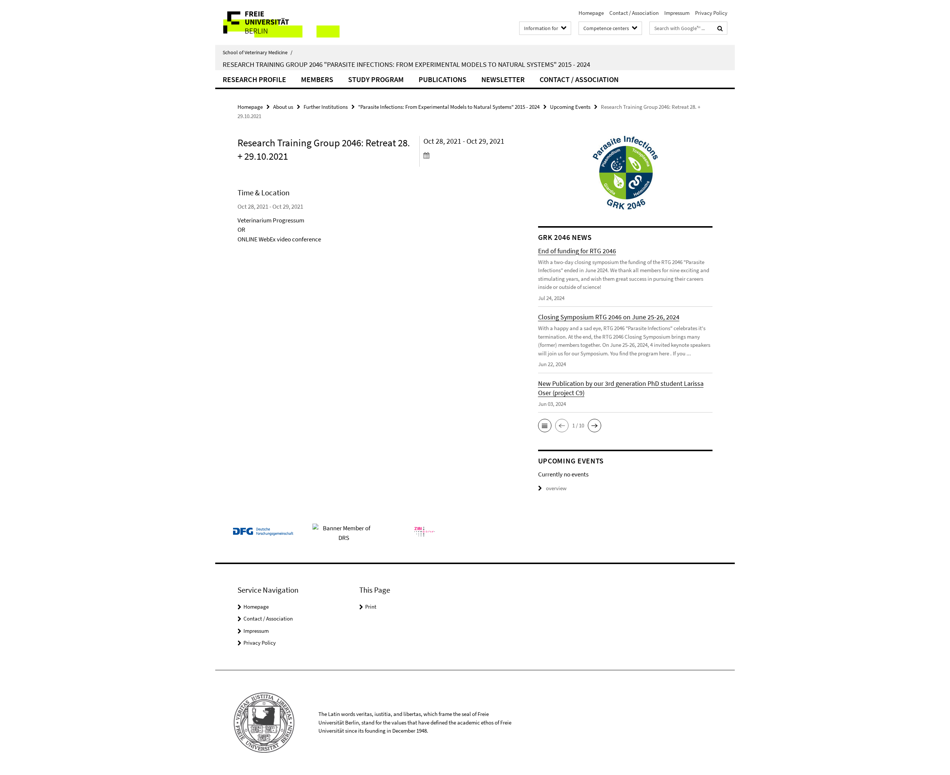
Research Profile (254, 79)
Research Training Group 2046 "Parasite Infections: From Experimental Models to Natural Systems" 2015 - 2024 (406, 64)
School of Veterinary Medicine (257, 52)
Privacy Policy (711, 12)
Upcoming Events (570, 106)
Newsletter (503, 79)
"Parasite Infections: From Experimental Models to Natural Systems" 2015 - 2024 (449, 106)
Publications (442, 79)
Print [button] (370, 606)
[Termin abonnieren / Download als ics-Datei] (466, 155)
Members (317, 79)
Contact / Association (634, 12)
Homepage (591, 12)
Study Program (376, 79)
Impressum (676, 12)
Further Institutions (326, 106)
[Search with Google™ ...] (720, 28)
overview (556, 488)
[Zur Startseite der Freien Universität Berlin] (277, 22)
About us (283, 106)
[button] (544, 425)
